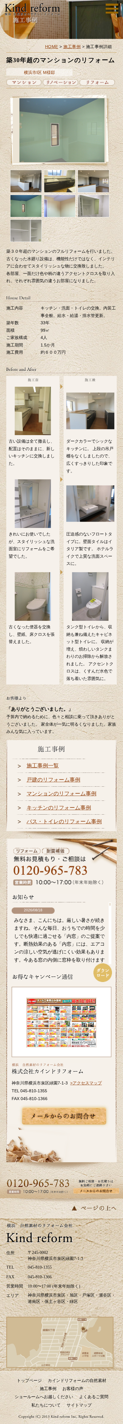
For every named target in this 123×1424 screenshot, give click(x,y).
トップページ (29, 1380)
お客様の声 (72, 1388)
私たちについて (46, 1405)
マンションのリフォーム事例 (61, 794)
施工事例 (72, 46)
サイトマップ (79, 1405)
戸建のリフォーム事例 (53, 780)
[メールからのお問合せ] (64, 1116)
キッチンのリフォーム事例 (59, 808)
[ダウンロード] (102, 972)
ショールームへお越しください (44, 1396)
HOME (51, 46)
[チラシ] (61, 1022)
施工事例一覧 (43, 766)
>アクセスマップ (86, 1083)
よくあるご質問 (93, 1396)
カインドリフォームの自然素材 (77, 1380)
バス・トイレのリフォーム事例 (64, 822)
